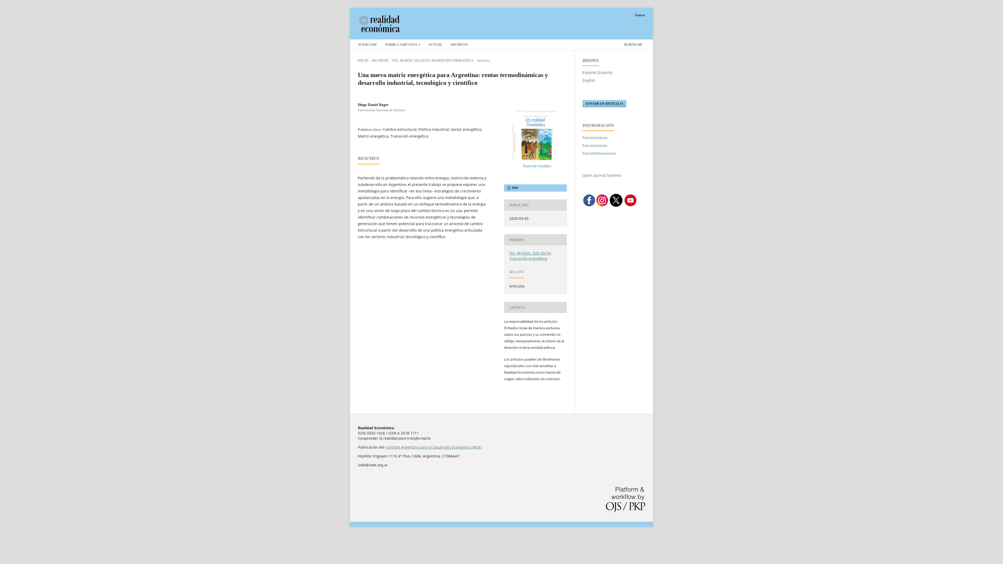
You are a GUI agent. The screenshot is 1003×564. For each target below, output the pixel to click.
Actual (435, 44)
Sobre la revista (401, 44)
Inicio (363, 60)
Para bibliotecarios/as (599, 153)
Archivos (459, 44)
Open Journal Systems (601, 175)
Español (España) (597, 72)
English (588, 80)
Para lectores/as (594, 137)
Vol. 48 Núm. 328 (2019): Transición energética (432, 60)
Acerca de (367, 44)
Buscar (634, 44)
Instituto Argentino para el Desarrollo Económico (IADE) (434, 447)
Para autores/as (594, 145)
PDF (514, 188)
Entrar (640, 15)
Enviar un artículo (604, 103)
